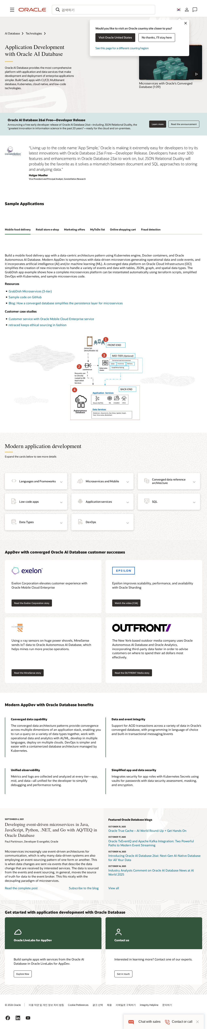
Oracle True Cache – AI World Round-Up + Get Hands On (147, 831)
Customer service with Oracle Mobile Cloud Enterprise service (51, 319)
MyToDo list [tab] (97, 229)
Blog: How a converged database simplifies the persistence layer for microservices (66, 303)
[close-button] (197, 1022)
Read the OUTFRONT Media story (132, 672)
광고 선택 (98, 1004)
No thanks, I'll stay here (157, 37)
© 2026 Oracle (13, 1004)
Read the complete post (21, 888)
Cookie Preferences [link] (78, 1004)
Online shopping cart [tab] (123, 229)
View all (113, 888)
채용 (109, 1004)
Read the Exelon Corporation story (31, 603)
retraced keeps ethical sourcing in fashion (38, 325)
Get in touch (123, 973)
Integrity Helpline (149, 1004)
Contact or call (182, 1021)
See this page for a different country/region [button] (122, 48)
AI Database (12, 33)
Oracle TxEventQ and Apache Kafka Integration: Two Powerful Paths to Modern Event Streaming (151, 843)
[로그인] (186, 9)
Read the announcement (184, 124)
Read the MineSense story (27, 672)
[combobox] (103, 10)
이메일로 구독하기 (126, 1004)
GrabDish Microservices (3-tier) (30, 291)
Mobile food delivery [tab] (18, 229)
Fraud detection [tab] (151, 229)
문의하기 (167, 1004)
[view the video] (170, 62)
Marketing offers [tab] (74, 229)
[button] (12, 9)
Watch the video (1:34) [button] (126, 603)
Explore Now (22, 973)
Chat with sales (149, 1021)
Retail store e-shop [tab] (47, 229)
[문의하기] (194, 9)
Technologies (34, 33)
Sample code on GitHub (25, 297)
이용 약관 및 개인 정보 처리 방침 (46, 1004)
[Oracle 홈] (32, 9)
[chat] (131, 1021)
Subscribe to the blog (84, 888)
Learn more (158, 124)
